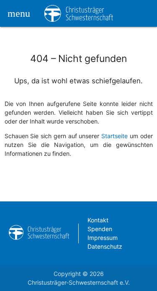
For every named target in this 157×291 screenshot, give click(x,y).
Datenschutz (105, 246)
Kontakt (98, 220)
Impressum (103, 237)
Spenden (100, 228)
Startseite (114, 135)
